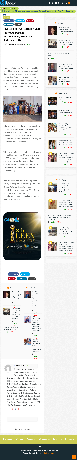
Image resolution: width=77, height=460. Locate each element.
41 (60, 222)
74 (70, 236)
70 (70, 194)
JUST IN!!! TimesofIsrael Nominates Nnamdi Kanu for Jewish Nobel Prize (66, 142)
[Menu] (73, 6)
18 (70, 134)
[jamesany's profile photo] (6, 44)
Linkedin (9, 24)
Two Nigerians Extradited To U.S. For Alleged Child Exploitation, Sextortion (66, 42)
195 (70, 209)
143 (70, 164)
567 (64, 147)
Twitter (21, 21)
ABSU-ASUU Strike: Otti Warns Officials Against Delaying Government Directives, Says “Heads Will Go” (36, 300)
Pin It (30, 21)
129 (54, 222)
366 (64, 209)
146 (64, 236)
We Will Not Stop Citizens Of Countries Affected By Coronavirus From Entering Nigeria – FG (59, 217)
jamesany (11, 44)
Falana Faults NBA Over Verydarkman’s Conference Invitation (66, 79)
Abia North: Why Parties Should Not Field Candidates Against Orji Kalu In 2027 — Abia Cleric (66, 128)
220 (70, 102)
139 (70, 147)
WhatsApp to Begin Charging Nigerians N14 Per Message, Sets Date (16, 296)
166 (70, 115)
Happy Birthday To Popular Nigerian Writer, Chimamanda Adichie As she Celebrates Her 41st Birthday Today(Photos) (66, 158)
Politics (14, 9)
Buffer (18, 24)
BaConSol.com (49, 453)
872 (64, 102)
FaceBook (9, 21)
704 (64, 134)
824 (64, 115)
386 (64, 164)
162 (64, 194)
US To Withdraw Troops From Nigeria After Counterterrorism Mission (66, 66)
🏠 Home (5, 9)
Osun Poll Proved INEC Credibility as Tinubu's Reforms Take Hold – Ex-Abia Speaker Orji (36, 345)
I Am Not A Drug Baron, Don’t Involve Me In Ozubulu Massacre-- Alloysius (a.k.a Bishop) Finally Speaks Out (65, 188)
